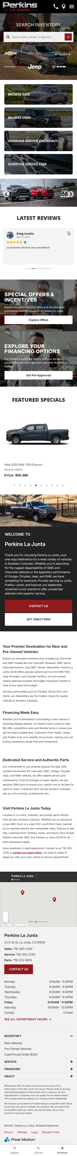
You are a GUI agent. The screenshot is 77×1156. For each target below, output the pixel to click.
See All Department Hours (27, 1019)
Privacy (8, 1132)
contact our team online (27, 852)
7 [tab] (46, 485)
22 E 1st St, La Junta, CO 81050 (24, 942)
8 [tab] (52, 485)
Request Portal (50, 1132)
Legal (34, 1132)
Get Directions (38, 619)
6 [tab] (41, 485)
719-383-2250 (18, 949)
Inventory (12, 1036)
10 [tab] (63, 485)
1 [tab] (27, 203)
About (9, 1076)
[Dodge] (13, 67)
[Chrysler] (62, 53)
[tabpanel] (38, 193)
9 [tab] (57, 485)
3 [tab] (38, 203)
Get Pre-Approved (38, 375)
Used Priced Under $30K (21, 1054)
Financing (12, 1069)
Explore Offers (38, 320)
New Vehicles (13, 1043)
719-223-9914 (18, 960)
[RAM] (62, 67)
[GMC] (37, 53)
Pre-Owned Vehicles (17, 1049)
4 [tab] (44, 203)
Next (70, 194)
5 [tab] (49, 203)
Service (10, 1061)
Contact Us (38, 606)
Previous (6, 194)
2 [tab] (33, 203)
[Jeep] (37, 67)
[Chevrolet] (13, 53)
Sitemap (22, 1132)
